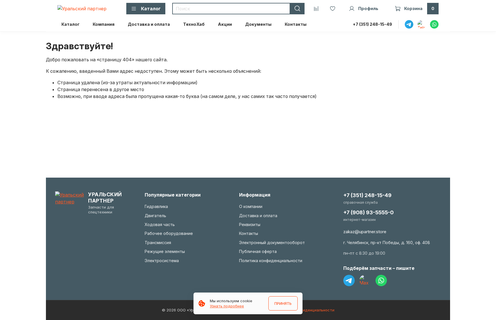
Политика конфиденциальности (270, 260)
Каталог (70, 24)
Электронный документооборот (272, 242)
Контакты (296, 24)
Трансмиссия (158, 242)
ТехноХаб (194, 24)
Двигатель (155, 215)
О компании (250, 206)
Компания (104, 24)
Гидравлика (156, 206)
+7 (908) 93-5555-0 (368, 212)
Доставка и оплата (149, 24)
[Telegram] (349, 280)
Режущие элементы (165, 251)
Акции (225, 24)
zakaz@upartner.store (364, 231)
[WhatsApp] (381, 280)
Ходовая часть (160, 224)
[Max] (365, 280)
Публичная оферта (258, 251)
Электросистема (162, 260)
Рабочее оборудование (169, 233)
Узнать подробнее (227, 306)
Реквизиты (249, 224)
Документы (258, 24)
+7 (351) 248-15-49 (372, 24)
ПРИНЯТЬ (283, 303)
